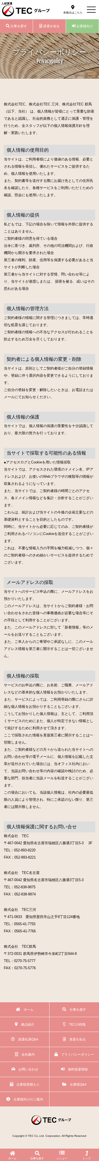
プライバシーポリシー (76, 1054)
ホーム (27, 1009)
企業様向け (84, 26)
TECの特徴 (76, 1024)
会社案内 (26, 1054)
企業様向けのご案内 (26, 1099)
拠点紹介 (26, 1024)
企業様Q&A (77, 1084)
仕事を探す (18, 26)
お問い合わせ (26, 1069)
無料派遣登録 (76, 1069)
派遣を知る (51, 26)
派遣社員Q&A (26, 1039)
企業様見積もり (26, 1084)
